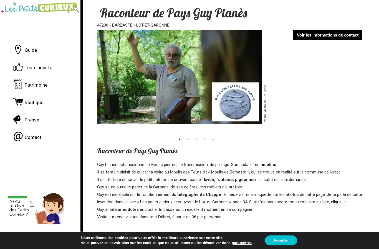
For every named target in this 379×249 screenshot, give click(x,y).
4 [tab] (205, 139)
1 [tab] (180, 139)
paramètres (242, 242)
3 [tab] (196, 139)
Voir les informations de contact (327, 35)
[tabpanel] (191, 82)
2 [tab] (188, 139)
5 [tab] (213, 139)
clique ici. (339, 201)
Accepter (281, 240)
